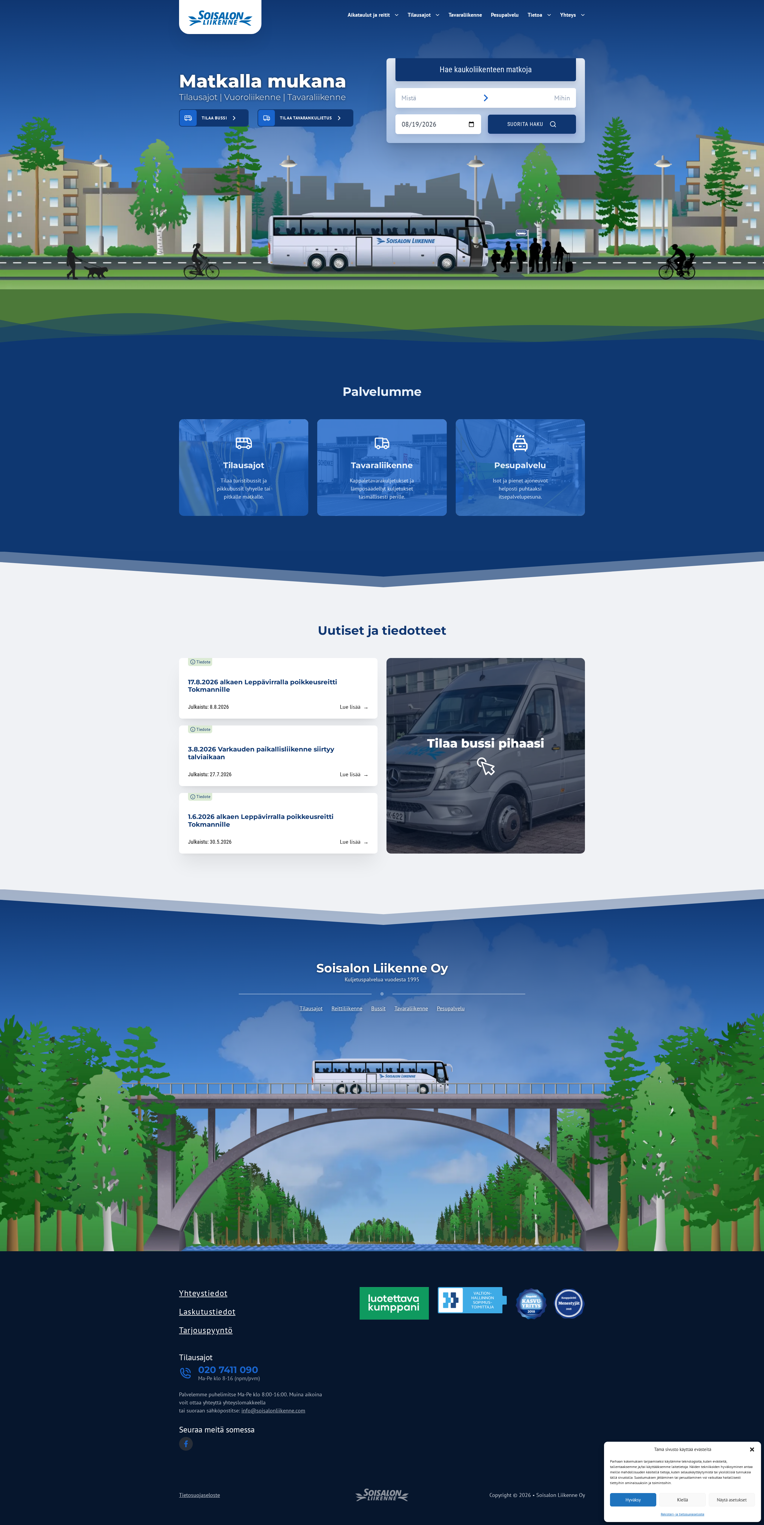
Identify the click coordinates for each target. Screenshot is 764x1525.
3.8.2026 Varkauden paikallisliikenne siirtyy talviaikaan (261, 753)
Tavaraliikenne (465, 14)
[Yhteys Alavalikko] (583, 13)
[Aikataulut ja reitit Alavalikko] (397, 13)
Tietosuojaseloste (199, 1495)
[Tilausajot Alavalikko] (437, 13)
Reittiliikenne (347, 1008)
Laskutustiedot (207, 1311)
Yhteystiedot (203, 1293)
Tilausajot (419, 14)
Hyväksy (633, 1500)
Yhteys (568, 14)
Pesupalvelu (505, 14)
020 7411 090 (228, 1370)
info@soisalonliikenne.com (273, 1410)
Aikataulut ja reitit (369, 14)
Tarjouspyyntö (206, 1330)
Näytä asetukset (732, 1500)
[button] (752, 1449)
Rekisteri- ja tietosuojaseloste (682, 1514)
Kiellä (682, 1500)
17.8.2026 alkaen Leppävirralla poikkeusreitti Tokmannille (262, 686)
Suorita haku (525, 124)
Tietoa (535, 14)
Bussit (378, 1008)
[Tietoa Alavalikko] (549, 13)
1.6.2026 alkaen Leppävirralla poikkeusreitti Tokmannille (261, 820)
